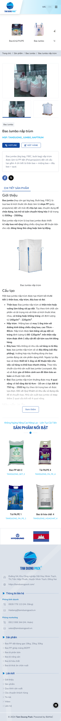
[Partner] (30, 536)
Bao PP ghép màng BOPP (17, 648)
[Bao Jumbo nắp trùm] (30, 80)
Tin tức (8, 697)
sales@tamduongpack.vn (20, 628)
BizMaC (49, 716)
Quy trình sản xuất (13, 688)
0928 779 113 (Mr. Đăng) (21, 604)
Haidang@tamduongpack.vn (22, 610)
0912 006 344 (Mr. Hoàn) (21, 622)
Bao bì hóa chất (12, 661)
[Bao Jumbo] (38, 32)
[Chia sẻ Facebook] (4, 177)
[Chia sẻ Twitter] (11, 177)
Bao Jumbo (30, 53)
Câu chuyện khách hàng (16, 692)
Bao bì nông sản (12, 656)
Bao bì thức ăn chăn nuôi (16, 665)
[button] (56, 7)
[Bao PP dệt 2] (15, 458)
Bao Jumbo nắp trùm (47, 53)
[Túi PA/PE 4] (45, 458)
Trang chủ (6, 53)
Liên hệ (8, 706)
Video (7, 701)
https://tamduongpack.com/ (21, 584)
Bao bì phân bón (13, 652)
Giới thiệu (9, 679)
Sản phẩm (18, 53)
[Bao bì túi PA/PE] (16, 32)
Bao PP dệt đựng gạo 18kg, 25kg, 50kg (24, 643)
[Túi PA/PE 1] (15, 502)
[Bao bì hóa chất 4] (45, 502)
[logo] (10, 7)
